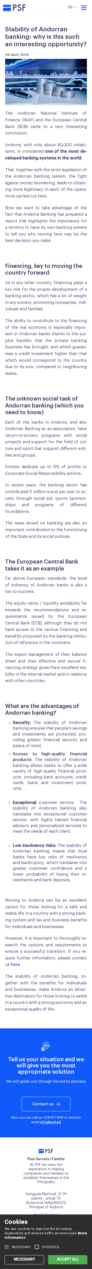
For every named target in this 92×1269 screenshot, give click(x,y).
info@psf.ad (50, 1122)
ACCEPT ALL (68, 1259)
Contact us (42, 1104)
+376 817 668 (53, 1117)
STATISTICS (50, 1247)
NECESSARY (24, 1259)
